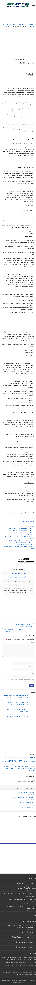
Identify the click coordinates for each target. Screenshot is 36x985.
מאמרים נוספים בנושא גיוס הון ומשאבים (20, 532)
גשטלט (23, 764)
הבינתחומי (19, 764)
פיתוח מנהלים (18, 768)
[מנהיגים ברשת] (18, 5)
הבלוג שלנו (31, 916)
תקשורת (25, 771)
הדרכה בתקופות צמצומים (27, 802)
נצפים (32, 788)
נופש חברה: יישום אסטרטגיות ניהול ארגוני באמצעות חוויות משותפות (18, 926)
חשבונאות (27, 766)
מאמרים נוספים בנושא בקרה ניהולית (21, 530)
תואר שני (31, 770)
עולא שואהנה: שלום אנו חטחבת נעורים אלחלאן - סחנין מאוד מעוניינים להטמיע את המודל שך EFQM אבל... (19, 958)
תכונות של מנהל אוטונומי (27, 888)
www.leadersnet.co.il (18, 573)
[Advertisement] (18, 14)
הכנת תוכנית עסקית (26, 534)
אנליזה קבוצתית (5, 761)
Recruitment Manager (24, 942)
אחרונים (25, 788)
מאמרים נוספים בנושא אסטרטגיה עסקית (20, 528)
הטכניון (14, 764)
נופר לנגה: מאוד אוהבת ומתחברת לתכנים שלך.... (21, 970)
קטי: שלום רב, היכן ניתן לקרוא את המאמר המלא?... (20, 962)
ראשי (33, 24)
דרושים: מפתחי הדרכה (28, 807)
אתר (33, 673)
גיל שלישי (28, 764)
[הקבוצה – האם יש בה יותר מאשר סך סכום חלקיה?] (35, 893)
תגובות (19, 788)
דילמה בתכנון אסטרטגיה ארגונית (22, 543)
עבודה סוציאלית (24, 768)
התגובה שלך (30, 643)
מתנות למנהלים (27, 932)
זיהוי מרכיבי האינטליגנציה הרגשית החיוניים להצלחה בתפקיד (20, 907)
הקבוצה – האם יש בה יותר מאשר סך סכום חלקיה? (18, 894)
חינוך (30, 766)
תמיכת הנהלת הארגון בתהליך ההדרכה (24, 797)
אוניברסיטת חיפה (31, 761)
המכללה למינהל (8, 764)
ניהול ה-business (24, 24)
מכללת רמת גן (5, 766)
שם (32, 660)
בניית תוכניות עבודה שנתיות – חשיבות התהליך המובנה (24, 624)
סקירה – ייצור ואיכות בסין (23, 883)
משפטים (30, 768)
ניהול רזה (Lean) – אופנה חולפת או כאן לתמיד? (13, 629)
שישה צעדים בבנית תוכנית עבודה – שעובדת (19, 540)
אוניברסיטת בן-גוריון (23, 758)
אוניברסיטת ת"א (18, 761)
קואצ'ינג (11, 768)
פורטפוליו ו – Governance (24, 545)
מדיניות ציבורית (12, 766)
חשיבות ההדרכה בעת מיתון (27, 792)
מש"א (33, 768)
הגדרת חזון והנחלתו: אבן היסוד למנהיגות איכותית (21, 900)
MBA (32, 757)
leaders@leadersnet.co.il (18, 577)
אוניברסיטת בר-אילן (11, 758)
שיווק (4, 768)
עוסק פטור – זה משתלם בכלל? (22, 937)
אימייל (31, 667)
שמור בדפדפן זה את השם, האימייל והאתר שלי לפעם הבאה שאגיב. (20, 681)
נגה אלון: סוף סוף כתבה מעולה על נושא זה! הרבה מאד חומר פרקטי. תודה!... (19, 966)
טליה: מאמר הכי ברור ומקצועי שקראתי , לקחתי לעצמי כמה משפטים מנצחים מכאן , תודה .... (19, 974)
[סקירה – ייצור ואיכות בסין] (35, 883)
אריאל (33, 764)
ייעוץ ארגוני (20, 766)
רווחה (7, 768)
